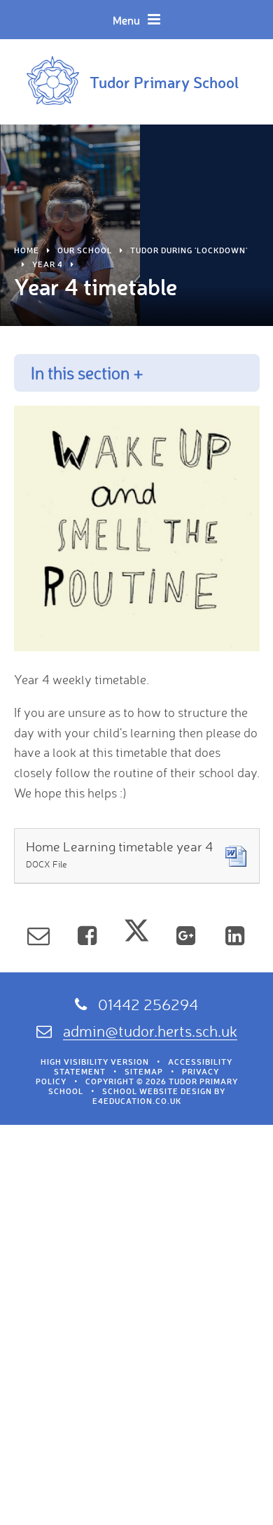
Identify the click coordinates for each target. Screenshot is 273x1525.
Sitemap (144, 1072)
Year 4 (47, 264)
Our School (84, 250)
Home (26, 250)
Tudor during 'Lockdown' (189, 250)
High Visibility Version (95, 1062)
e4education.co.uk (136, 1101)
